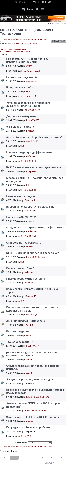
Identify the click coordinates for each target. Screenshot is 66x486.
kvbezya (29, 272)
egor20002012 (32, 110)
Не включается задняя (20, 196)
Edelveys (30, 185)
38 (33, 236)
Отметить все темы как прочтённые (15, 51)
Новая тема (58, 41)
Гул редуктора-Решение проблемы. (29, 427)
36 (30, 96)
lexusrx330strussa (35, 257)
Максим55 (30, 296)
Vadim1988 (31, 210)
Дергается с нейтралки (21, 116)
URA (28, 91)
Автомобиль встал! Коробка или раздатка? (34, 137)
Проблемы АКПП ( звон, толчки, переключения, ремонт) (27, 60)
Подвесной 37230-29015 (22, 217)
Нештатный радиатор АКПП (24, 77)
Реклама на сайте (57, 23)
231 (32, 70)
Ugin (13, 43)
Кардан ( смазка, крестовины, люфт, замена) (35, 227)
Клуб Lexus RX (18, 39)
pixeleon (30, 131)
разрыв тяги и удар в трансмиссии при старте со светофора (31, 354)
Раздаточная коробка (20, 87)
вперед (49, 463)
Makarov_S (31, 314)
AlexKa (29, 373)
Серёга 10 (31, 231)
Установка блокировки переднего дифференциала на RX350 (28, 104)
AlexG (29, 359)
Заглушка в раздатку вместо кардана (30, 379)
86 (26, 190)
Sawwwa (29, 282)
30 (30, 161)
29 (26, 161)
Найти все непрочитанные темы (13, 49)
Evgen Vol (30, 200)
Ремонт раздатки (17, 331)
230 (27, 70)
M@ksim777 (32, 346)
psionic (29, 421)
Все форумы (5, 39)
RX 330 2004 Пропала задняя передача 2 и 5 (34, 253)
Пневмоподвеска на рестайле (25, 278)
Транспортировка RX (19, 341)
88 (33, 190)
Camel (26, 43)
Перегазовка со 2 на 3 (20, 268)
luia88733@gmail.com (37, 397)
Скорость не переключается (24, 242)
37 (33, 96)
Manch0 (30, 335)
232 (37, 70)
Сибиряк (30, 156)
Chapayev (31, 171)
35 (26, 96)
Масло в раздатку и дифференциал (29, 152)
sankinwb (31, 81)
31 (33, 161)
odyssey (19, 43)
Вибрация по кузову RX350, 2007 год (30, 206)
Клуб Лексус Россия (35, 410)
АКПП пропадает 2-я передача (25, 321)
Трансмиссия (10, 33)
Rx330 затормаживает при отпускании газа (34, 167)
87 (30, 190)
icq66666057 (32, 120)
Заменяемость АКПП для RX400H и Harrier (33, 417)
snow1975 (34, 43)
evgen (29, 66)
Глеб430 (29, 325)
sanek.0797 (32, 141)
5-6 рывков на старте (20, 126)
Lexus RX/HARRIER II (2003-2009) (25, 30)
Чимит (29, 246)
